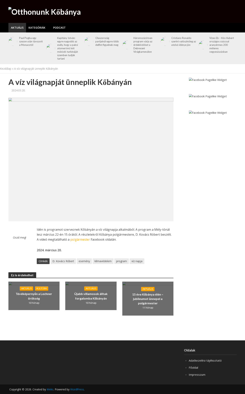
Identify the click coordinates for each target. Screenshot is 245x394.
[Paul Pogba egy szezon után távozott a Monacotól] (12, 41)
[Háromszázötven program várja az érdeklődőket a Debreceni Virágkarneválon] (126, 44)
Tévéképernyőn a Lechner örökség (34, 296)
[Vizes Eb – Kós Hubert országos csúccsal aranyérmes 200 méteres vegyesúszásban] (202, 44)
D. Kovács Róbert (63, 261)
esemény (84, 261)
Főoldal (193, 367)
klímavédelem (103, 261)
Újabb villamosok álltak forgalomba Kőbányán (91, 296)
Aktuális (17, 27)
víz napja (136, 261)
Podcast (59, 27)
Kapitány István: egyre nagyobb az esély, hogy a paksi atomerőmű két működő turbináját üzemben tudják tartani (67, 48)
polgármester (80, 239)
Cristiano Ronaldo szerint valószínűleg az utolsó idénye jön (183, 41)
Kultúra (42, 288)
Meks (50, 389)
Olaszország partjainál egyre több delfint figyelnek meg (107, 41)
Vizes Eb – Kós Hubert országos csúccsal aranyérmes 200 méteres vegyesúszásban (221, 44)
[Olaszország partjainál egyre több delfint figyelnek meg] (88, 41)
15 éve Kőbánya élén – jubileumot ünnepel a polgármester (147, 298)
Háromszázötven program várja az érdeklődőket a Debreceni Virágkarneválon (142, 44)
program (121, 261)
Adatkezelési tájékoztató (205, 360)
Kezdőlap (5, 68)
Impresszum (197, 374)
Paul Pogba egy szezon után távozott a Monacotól (31, 41)
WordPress (77, 389)
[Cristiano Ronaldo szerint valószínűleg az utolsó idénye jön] (164, 41)
